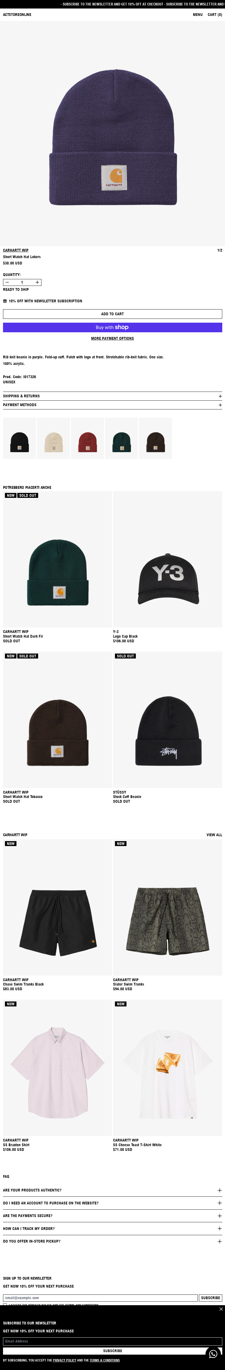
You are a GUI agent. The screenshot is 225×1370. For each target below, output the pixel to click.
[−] (7, 282)
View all (214, 835)
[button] (112, 133)
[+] (37, 282)
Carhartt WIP (16, 250)
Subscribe (210, 1298)
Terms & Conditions (105, 1360)
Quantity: (12, 274)
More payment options (112, 338)
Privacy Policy (64, 1360)
